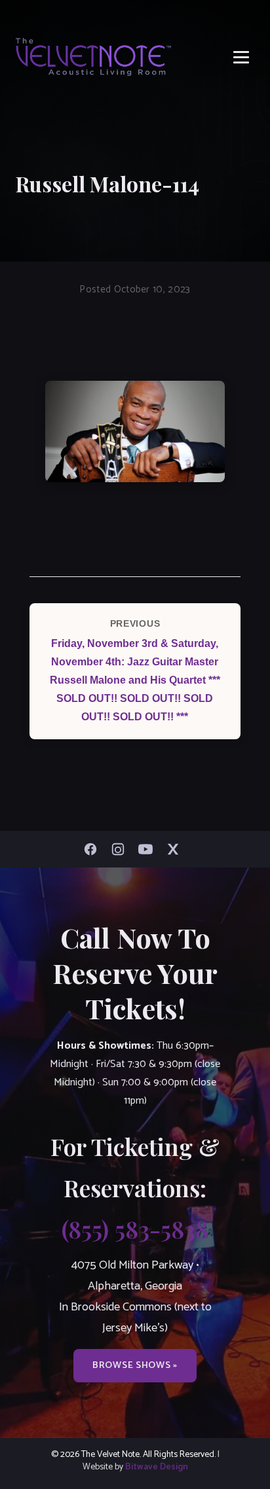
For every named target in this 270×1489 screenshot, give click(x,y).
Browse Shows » (135, 1365)
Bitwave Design (156, 1467)
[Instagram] (121, 849)
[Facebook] (93, 849)
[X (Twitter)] (176, 849)
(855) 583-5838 (135, 1228)
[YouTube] (148, 849)
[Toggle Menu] (241, 57)
